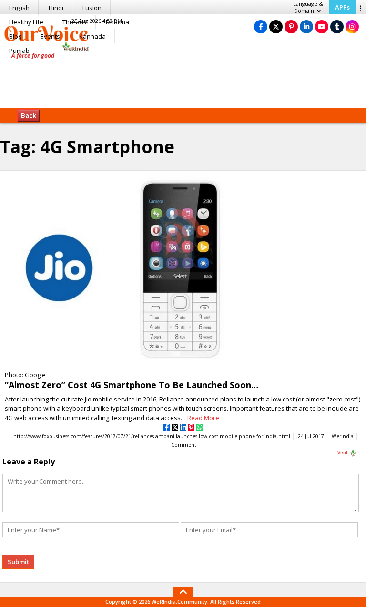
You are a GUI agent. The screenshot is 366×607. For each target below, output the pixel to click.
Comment (183, 445)
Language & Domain (308, 7)
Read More (203, 417)
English (19, 7)
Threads (74, 22)
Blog (15, 36)
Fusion (92, 7)
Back (28, 115)
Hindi (56, 7)
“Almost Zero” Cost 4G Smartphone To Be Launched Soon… (131, 385)
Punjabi (20, 50)
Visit (343, 452)
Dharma (117, 22)
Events (50, 36)
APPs (342, 7)
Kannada (92, 36)
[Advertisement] (183, 78)
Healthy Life (26, 22)
